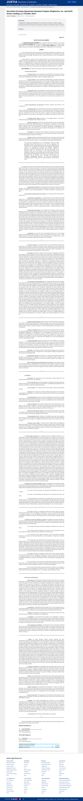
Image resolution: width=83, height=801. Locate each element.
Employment (44, 766)
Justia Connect (40, 799)
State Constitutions (28, 780)
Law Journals (61, 769)
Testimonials (61, 791)
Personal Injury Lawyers (11, 773)
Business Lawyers (10, 764)
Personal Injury (27, 773)
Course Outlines (62, 768)
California (26, 785)
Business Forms (45, 783)
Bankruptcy (26, 762)
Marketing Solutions (53, 4)
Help (55, 799)
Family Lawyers (9, 771)
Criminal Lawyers (10, 766)
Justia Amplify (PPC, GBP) (64, 787)
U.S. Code (8, 782)
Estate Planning (27, 769)
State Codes (26, 782)
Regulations (9, 783)
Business (44, 761)
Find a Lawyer (9, 4)
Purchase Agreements (30, 16)
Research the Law (24, 4)
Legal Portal (46, 799)
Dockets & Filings (10, 791)
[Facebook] (15, 799)
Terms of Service (60, 799)
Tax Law (43, 773)
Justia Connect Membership (65, 780)
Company (51, 799)
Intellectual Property (46, 768)
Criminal (25, 764)
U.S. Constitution (10, 780)
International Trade (46, 769)
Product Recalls (45, 785)
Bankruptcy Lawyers (10, 762)
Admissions (61, 764)
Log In (69, 1)
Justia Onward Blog (63, 789)
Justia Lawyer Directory (64, 782)
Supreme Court (9, 785)
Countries (44, 791)
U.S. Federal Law (10, 778)
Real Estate (44, 771)
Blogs (60, 771)
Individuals (26, 761)
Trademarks (44, 789)
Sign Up (74, 1)
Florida (25, 787)
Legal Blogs (44, 782)
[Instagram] (16, 799)
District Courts (9, 789)
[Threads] (18, 799)
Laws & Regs (38, 4)
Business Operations (46, 764)
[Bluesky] (20, 799)
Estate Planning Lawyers (11, 769)
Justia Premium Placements (65, 783)
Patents (43, 787)
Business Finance (20, 16)
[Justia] (11, 2)
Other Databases (46, 778)
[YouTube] (13, 799)
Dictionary (61, 762)
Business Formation (46, 762)
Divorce (25, 766)
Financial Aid (61, 766)
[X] (21, 799)
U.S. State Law (27, 778)
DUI (25, 768)
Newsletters (44, 4)
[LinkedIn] (12, 799)
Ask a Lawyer (17, 4)
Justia (9, 799)
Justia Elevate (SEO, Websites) (65, 785)
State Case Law (27, 783)
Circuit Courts (9, 787)
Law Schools (32, 4)
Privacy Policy (67, 799)
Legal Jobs (44, 780)
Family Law (26, 771)
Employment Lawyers (11, 768)
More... (7, 775)
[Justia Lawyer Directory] (23, 799)
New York (26, 789)
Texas (25, 791)
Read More (20, 29)
